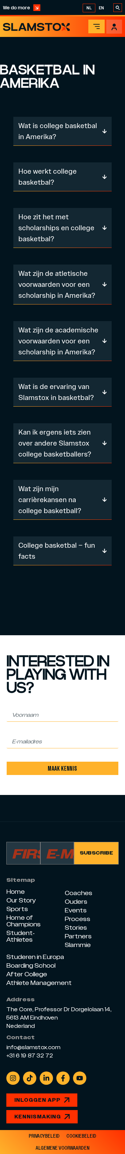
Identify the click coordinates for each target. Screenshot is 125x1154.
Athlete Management (39, 983)
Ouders (76, 901)
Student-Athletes (20, 936)
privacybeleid (44, 1136)
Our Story (21, 900)
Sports (17, 909)
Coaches (78, 893)
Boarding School (30, 965)
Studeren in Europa (35, 957)
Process (77, 919)
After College (26, 974)
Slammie (78, 945)
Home (15, 891)
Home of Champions (23, 920)
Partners (78, 936)
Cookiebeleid (81, 1136)
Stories (76, 927)
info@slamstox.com (33, 1047)
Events (76, 910)
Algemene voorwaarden (62, 1148)
